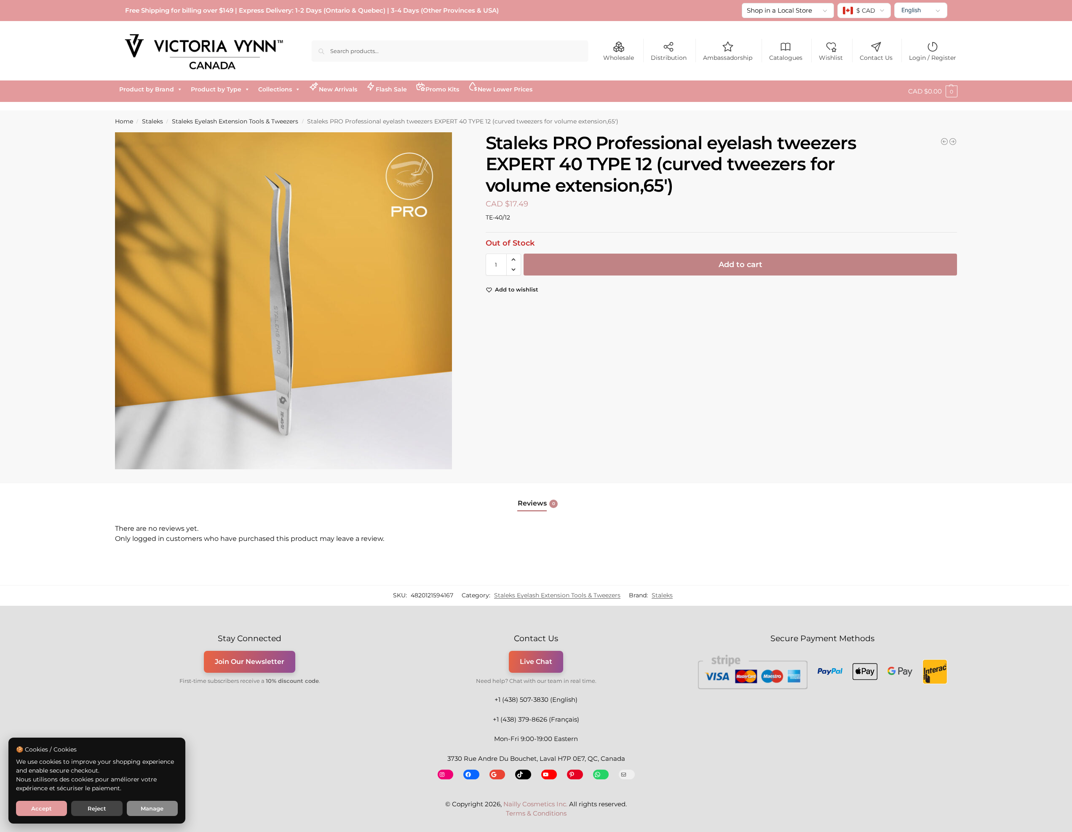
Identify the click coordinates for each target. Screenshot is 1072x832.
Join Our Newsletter (249, 662)
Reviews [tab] (536, 503)
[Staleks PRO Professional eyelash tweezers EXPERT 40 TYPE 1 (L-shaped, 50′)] (953, 141)
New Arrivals (338, 89)
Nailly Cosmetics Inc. (535, 804)
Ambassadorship (727, 58)
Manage (152, 808)
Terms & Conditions (536, 813)
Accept (41, 808)
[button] (932, 91)
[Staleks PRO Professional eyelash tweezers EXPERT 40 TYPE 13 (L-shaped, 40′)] (944, 141)
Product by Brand (146, 89)
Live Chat (536, 662)
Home (124, 121)
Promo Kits (442, 89)
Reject (97, 808)
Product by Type (216, 89)
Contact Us (876, 58)
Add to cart (740, 264)
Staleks (152, 121)
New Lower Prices (505, 89)
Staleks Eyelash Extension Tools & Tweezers (235, 121)
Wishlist (831, 58)
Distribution (669, 58)
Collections (275, 89)
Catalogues (785, 58)
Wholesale (618, 58)
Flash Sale (391, 89)
